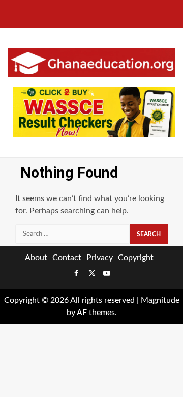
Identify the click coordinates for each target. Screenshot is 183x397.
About (36, 257)
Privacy (99, 257)
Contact (66, 257)
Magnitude (160, 300)
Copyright (136, 257)
